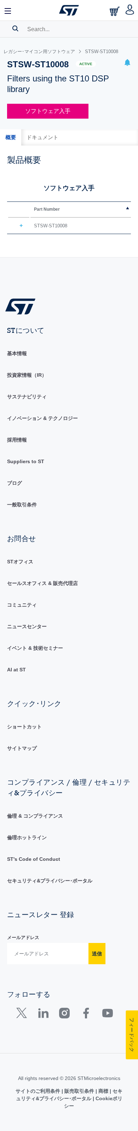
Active (85, 64)
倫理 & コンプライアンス (35, 816)
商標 (103, 1091)
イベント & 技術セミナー (35, 648)
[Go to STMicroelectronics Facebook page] (86, 1015)
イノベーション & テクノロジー (42, 418)
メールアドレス (23, 937)
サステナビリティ (27, 396)
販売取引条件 (79, 1091)
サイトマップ (22, 748)
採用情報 (17, 440)
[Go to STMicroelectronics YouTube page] (107, 1015)
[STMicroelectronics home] (69, 10)
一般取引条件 (22, 504)
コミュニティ (22, 605)
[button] (8, 10)
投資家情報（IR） (27, 375)
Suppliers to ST (25, 461)
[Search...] (15, 28)
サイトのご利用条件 (39, 1091)
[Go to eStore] (115, 11)
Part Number (47, 209)
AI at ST (16, 669)
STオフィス (20, 561)
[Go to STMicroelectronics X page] (23, 1015)
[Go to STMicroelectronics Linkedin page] (43, 1015)
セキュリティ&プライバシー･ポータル (49, 880)
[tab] (10, 137)
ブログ (14, 483)
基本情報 (17, 353)
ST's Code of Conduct (33, 859)
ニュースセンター (27, 626)
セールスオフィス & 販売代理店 (42, 583)
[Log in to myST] (130, 10)
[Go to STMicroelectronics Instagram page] (64, 1015)
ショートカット (24, 726)
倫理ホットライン (27, 837)
